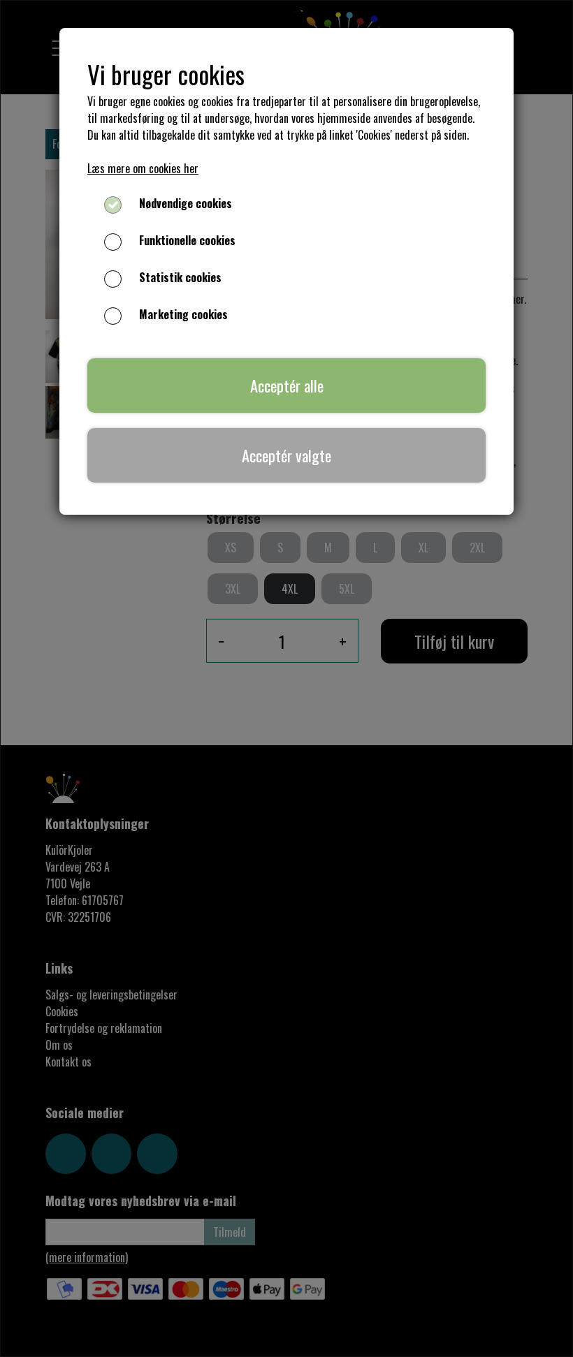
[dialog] (286, 678)
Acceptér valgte (286, 455)
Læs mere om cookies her (142, 168)
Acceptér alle (287, 385)
